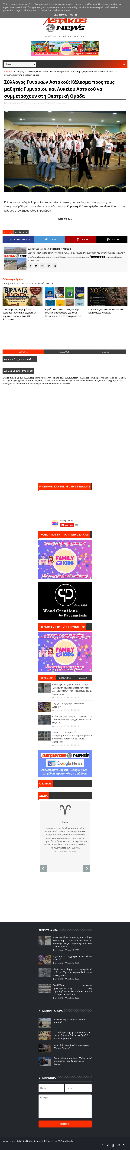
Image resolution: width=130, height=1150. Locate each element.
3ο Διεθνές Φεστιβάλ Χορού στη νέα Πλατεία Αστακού (106, 311)
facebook (64, 351)
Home (7, 71)
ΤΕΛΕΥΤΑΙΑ (47, 677)
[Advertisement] (65, 338)
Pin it (84, 239)
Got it (73, 15)
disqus (105, 351)
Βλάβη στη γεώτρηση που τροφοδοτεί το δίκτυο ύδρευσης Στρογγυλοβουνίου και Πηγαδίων (72, 719)
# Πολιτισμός (21, 232)
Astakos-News (10, 1141)
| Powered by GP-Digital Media (58, 1141)
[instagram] (118, 1145)
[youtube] (113, 1145)
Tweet (54, 239)
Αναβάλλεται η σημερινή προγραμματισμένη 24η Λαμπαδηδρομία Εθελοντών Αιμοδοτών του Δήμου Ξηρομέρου (72, 737)
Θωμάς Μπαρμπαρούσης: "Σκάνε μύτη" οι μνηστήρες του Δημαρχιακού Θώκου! (73, 1061)
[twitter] (107, 1145)
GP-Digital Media (58, 1145)
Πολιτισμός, (61, 102)
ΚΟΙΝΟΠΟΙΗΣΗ (22, 239)
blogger (23, 351)
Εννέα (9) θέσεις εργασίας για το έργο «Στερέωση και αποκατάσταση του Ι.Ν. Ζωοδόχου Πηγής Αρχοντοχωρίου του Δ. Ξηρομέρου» (72, 689)
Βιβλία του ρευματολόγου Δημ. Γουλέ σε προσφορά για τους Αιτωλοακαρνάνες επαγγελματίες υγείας (63, 314)
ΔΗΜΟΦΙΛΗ (65, 677)
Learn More (60, 15)
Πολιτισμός (18, 71)
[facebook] (102, 1145)
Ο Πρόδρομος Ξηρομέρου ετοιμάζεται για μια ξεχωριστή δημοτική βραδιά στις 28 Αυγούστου (19, 314)
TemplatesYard (26, 1145)
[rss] (124, 1145)
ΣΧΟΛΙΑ (83, 677)
